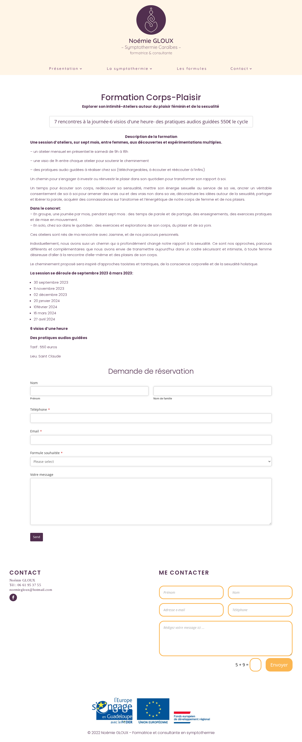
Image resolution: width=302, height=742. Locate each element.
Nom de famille (162, 398)
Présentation (64, 69)
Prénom (35, 398)
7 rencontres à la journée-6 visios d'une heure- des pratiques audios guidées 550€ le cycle (151, 121)
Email (36, 431)
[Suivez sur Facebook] (13, 597)
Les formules (192, 69)
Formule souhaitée (46, 453)
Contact (239, 69)
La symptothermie (128, 69)
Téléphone (40, 409)
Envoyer (279, 665)
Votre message (41, 474)
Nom (34, 383)
